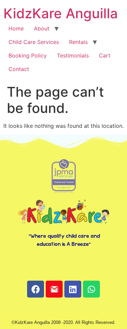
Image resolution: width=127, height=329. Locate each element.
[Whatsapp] (91, 289)
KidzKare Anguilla (60, 13)
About (41, 28)
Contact (18, 69)
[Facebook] (35, 289)
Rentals (78, 42)
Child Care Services (33, 42)
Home (16, 28)
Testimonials (73, 55)
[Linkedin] (72, 289)
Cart (104, 55)
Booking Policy (27, 55)
